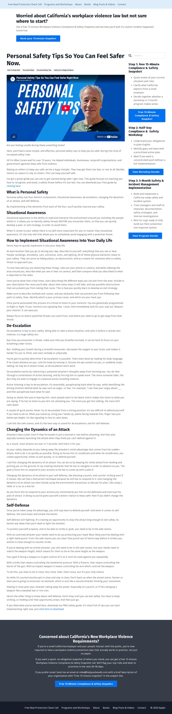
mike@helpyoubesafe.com (93, 672)
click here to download (51, 609)
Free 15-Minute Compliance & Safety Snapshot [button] (86, 683)
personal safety (28, 70)
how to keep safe (13, 70)
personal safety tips (44, 70)
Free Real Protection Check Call (25, 4)
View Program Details (145, 235)
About (78, 4)
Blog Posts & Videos (104, 4)
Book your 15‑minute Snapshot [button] (38, 38)
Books (87, 4)
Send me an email (66, 672)
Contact (122, 4)
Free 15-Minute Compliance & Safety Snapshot (147, 115)
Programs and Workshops (58, 4)
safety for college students (64, 70)
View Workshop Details (146, 171)
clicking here (13, 185)
